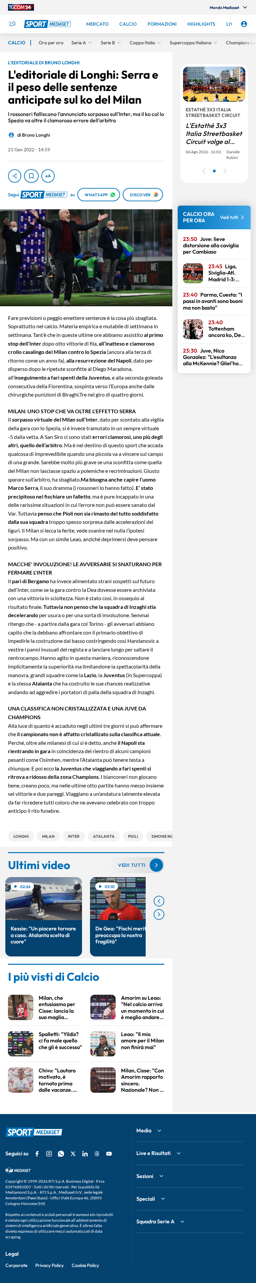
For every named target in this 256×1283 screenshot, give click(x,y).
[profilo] (244, 24)
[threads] (97, 1153)
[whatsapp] (61, 1153)
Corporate (16, 1265)
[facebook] (37, 1153)
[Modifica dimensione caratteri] (48, 176)
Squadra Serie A (155, 1221)
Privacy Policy (49, 1265)
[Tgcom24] (21, 7)
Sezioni (144, 1176)
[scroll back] (159, 901)
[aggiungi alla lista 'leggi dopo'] (31, 176)
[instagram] (49, 1153)
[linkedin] (85, 1153)
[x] (73, 1153)
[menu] (12, 24)
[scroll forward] (159, 914)
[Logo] (48, 24)
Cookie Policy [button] (85, 1265)
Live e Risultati (153, 1153)
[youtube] (109, 1153)
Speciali (145, 1198)
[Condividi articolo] (14, 176)
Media (143, 1130)
